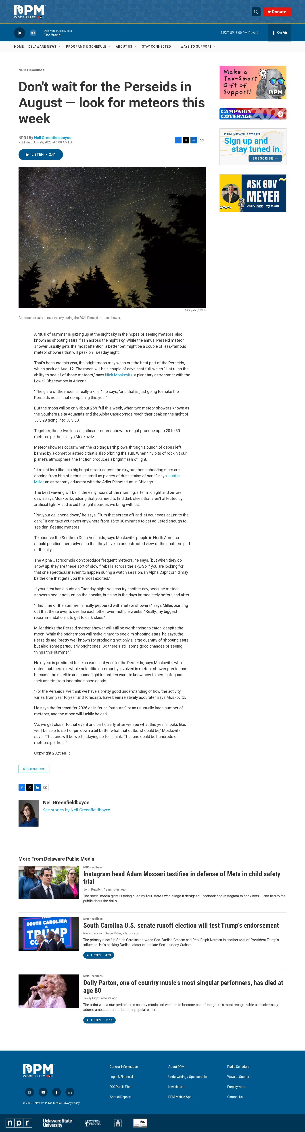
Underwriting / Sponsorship (187, 1077)
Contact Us (235, 1097)
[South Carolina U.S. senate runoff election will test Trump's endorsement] (49, 934)
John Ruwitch (92, 889)
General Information (124, 1066)
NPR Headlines (31, 70)
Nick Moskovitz (119, 375)
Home (19, 46)
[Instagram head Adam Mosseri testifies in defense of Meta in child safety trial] (49, 882)
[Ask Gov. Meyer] (253, 193)
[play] (19, 32)
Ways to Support (196, 46)
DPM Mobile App (180, 1097)
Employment (236, 1087)
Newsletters (176, 1087)
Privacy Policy (71, 1103)
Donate (279, 11)
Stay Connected (156, 46)
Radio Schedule (238, 1066)
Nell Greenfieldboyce (52, 137)
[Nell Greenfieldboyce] (29, 813)
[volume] (33, 33)
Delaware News (42, 46)
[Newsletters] (253, 147)
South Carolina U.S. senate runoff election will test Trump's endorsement (181, 925)
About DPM (176, 1066)
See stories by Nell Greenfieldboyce (76, 809)
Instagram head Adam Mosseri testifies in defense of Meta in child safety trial (181, 878)
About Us (124, 46)
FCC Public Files (120, 1087)
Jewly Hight (91, 998)
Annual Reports (121, 1097)
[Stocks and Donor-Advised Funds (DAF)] (253, 82)
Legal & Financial (121, 1077)
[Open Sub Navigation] (60, 46)
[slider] (40, 32)
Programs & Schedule (86, 46)
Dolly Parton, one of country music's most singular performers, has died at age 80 (183, 986)
